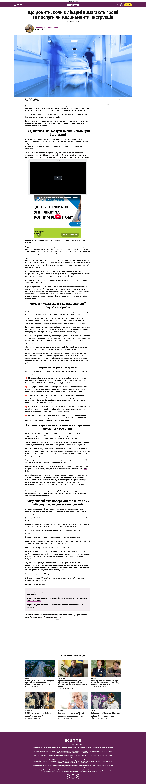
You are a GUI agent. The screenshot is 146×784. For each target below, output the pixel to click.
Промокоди (109, 747)
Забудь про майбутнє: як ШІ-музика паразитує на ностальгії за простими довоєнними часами (105, 715)
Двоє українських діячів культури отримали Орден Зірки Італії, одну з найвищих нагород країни (105, 682)
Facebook (57, 617)
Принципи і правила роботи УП (95, 747)
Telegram (47, 617)
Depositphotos (52, 574)
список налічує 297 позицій (59, 155)
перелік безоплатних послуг (42, 240)
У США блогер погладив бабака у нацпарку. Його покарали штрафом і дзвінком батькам (40, 715)
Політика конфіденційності (52, 747)
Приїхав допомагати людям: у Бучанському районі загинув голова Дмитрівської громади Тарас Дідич (73, 683)
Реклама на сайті (38, 747)
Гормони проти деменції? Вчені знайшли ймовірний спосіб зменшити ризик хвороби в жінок (72, 715)
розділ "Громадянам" (33, 349)
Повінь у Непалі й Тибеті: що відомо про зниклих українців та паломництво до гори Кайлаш (39, 682)
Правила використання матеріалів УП (73, 747)
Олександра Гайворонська (46, 28)
